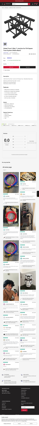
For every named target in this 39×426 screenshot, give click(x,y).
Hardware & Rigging (7, 115)
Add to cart (11, 67)
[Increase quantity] (13, 64)
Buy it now (28, 67)
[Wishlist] (34, 4)
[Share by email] (35, 54)
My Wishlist (4, 407)
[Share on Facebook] (29, 54)
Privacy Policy (23, 393)
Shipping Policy (24, 390)
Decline (31, 423)
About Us (3, 404)
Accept (19, 423)
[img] (7, 143)
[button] (36, 4)
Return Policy (23, 391)
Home (3, 7)
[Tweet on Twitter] (33, 54)
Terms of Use (23, 394)
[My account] (32, 4)
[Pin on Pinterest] (31, 54)
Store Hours (4, 406)
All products (6, 7)
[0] (36, 4)
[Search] (29, 4)
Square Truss (6, 116)
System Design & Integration (7, 409)
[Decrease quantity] (8, 64)
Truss (5, 118)
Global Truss (5, 52)
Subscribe (24, 410)
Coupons (22, 396)
